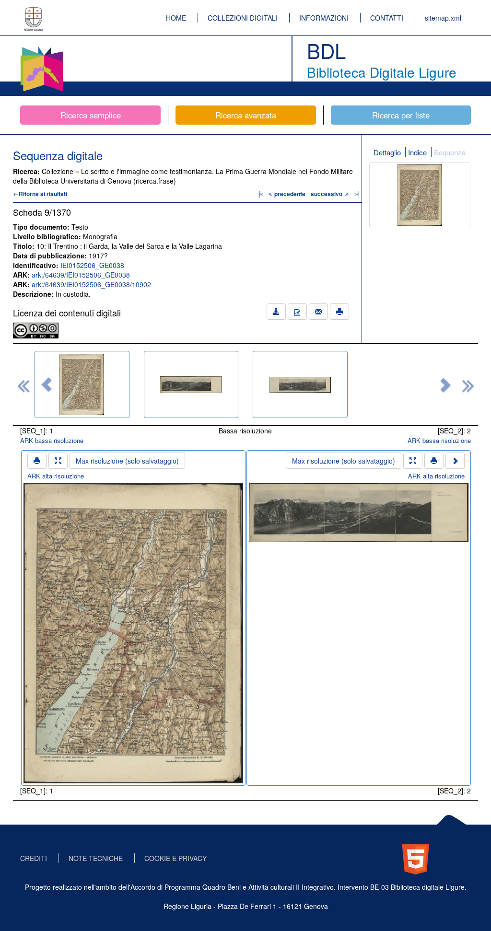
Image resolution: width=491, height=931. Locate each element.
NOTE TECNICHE (96, 858)
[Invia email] (318, 311)
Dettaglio (387, 152)
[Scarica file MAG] (297, 311)
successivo (327, 193)
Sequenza (450, 152)
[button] (46, 384)
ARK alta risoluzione (55, 475)
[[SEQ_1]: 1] (82, 384)
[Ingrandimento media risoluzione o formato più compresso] (58, 461)
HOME (176, 18)
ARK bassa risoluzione (51, 440)
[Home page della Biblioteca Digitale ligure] (41, 48)
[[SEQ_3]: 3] (300, 384)
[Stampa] (339, 311)
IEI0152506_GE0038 (92, 265)
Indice (417, 152)
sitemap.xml (443, 18)
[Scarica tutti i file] (276, 311)
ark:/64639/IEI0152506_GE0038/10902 (91, 284)
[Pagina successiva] (455, 461)
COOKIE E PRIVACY (175, 858)
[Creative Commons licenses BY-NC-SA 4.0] (35, 329)
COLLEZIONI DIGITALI (243, 18)
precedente (290, 193)
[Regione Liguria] (33, 12)
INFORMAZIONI (324, 18)
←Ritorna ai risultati (40, 193)
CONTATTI (386, 18)
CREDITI (33, 858)
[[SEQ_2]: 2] (191, 384)
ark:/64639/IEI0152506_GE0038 (81, 274)
